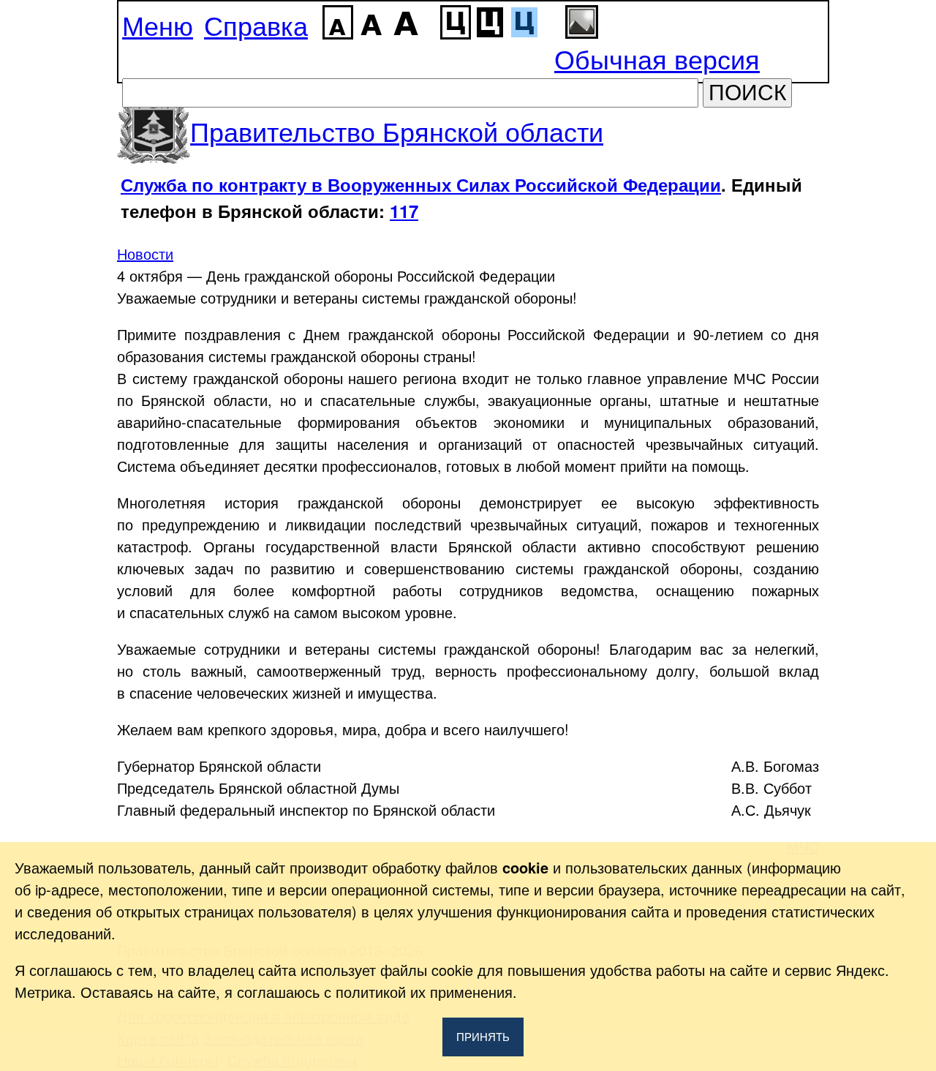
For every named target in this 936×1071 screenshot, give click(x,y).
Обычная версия (657, 58)
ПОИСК (747, 92)
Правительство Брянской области (396, 130)
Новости (145, 253)
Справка (256, 24)
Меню (157, 24)
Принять (483, 1037)
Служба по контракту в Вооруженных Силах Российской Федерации (421, 184)
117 (404, 210)
